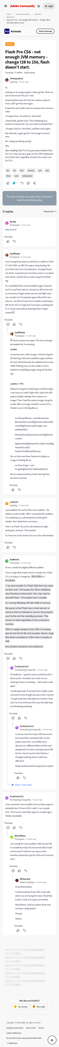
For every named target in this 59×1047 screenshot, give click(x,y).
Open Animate (45, 31)
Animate (38, 14)
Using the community (14, 1028)
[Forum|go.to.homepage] (22, 6)
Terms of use (31, 1028)
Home (9, 14)
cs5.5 (16, 176)
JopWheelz (15, 253)
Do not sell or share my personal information (24, 1038)
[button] (6, 7)
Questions (10, 17)
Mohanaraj (25, 878)
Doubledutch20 (21, 666)
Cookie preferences (13, 1033)
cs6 (14, 170)
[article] (29, 232)
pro (8, 170)
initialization (27, 176)
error (22, 170)
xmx (47, 170)
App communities (23, 14)
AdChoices (13, 1043)
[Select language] (38, 6)
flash (8, 176)
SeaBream (14, 559)
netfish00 (14, 502)
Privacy (41, 1028)
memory (31, 170)
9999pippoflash (16, 78)
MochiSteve (20, 835)
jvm (40, 170)
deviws (13, 221)
